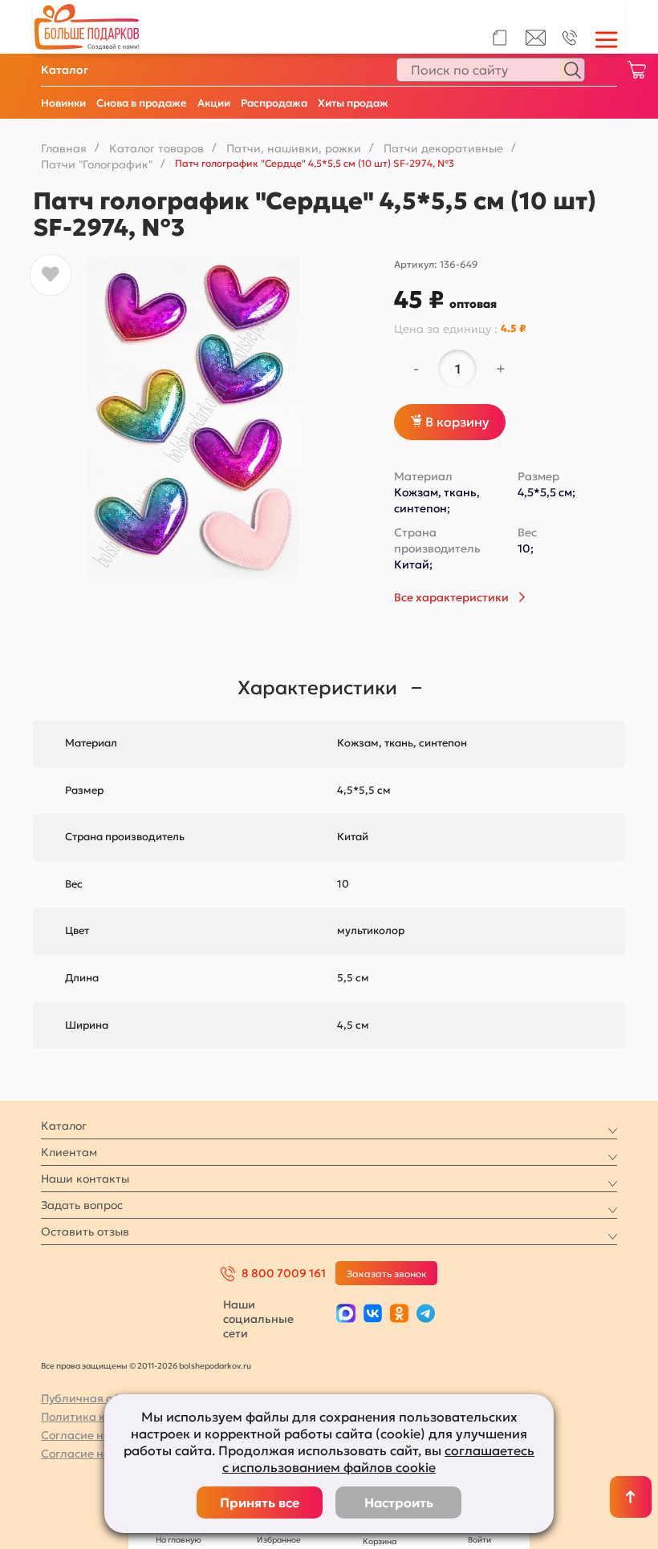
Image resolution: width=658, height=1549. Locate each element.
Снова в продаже (141, 103)
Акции (213, 103)
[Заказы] (499, 38)
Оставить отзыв (85, 1231)
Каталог (64, 70)
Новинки (63, 103)
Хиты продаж (353, 103)
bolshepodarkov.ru (215, 1366)
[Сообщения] (536, 41)
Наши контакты (85, 1178)
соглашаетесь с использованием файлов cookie (378, 1458)
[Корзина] (636, 69)
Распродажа (274, 103)
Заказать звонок (387, 1274)
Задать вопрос (82, 1205)
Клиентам (69, 1152)
